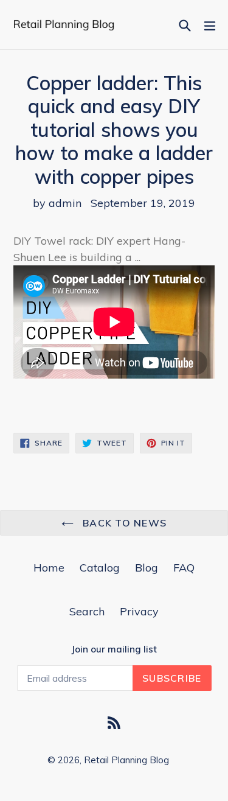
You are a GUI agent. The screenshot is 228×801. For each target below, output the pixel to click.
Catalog (100, 568)
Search (87, 611)
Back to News (123, 523)
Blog (146, 568)
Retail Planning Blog (126, 760)
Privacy (139, 611)
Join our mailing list (114, 649)
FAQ (184, 568)
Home (48, 568)
